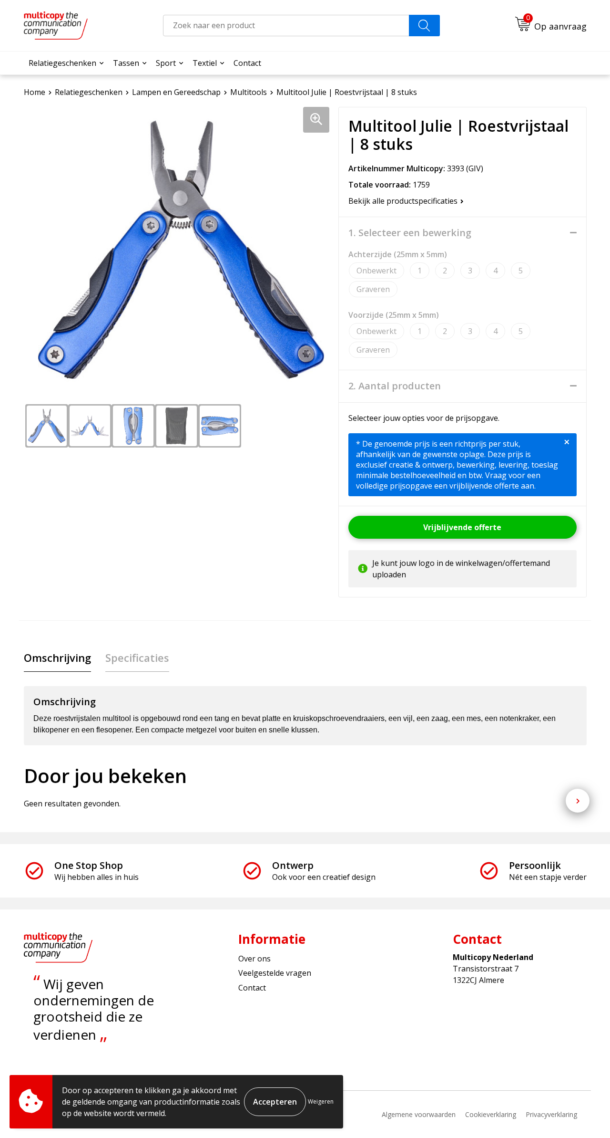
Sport (166, 63)
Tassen (126, 63)
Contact (247, 63)
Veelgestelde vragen (274, 973)
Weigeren (321, 1101)
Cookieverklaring (490, 1114)
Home (34, 92)
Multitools (248, 92)
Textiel (205, 63)
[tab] (57, 658)
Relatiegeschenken (62, 63)
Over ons (254, 958)
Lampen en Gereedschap (176, 92)
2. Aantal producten (394, 386)
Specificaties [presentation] (137, 657)
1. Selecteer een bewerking (409, 233)
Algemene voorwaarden (419, 1114)
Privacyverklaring (551, 1114)
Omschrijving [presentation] (57, 657)
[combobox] (286, 25)
